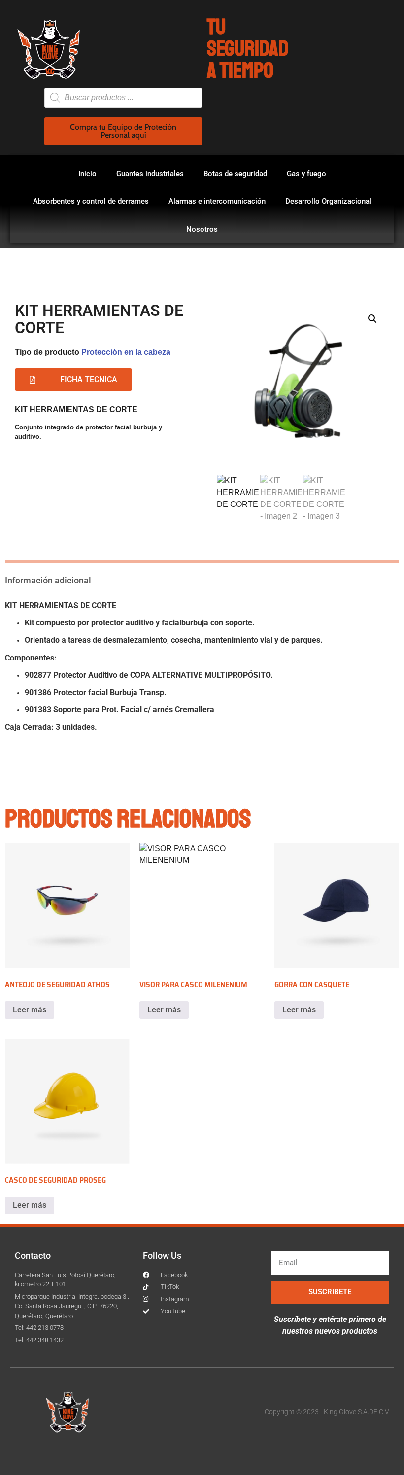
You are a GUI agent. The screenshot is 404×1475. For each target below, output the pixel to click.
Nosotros (202, 229)
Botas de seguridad (235, 173)
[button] (372, 319)
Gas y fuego (306, 173)
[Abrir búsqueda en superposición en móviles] (123, 98)
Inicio (87, 173)
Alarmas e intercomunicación (217, 201)
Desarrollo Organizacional (328, 201)
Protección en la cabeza (125, 352)
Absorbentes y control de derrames (91, 201)
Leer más (29, 1009)
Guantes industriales (150, 173)
